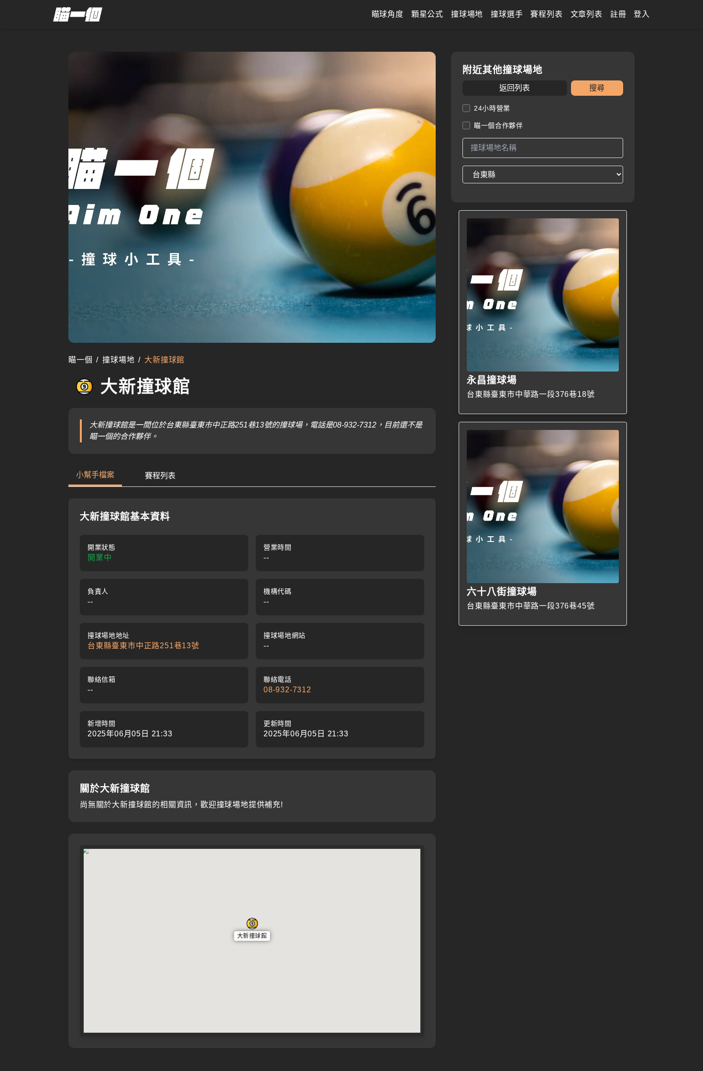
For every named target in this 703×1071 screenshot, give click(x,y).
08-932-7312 (287, 690)
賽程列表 (160, 476)
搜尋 (596, 88)
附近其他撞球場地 (502, 70)
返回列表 (514, 88)
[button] (252, 929)
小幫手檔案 (95, 475)
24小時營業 (492, 108)
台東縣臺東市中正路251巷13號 (143, 646)
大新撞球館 (252, 936)
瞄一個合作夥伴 (498, 125)
